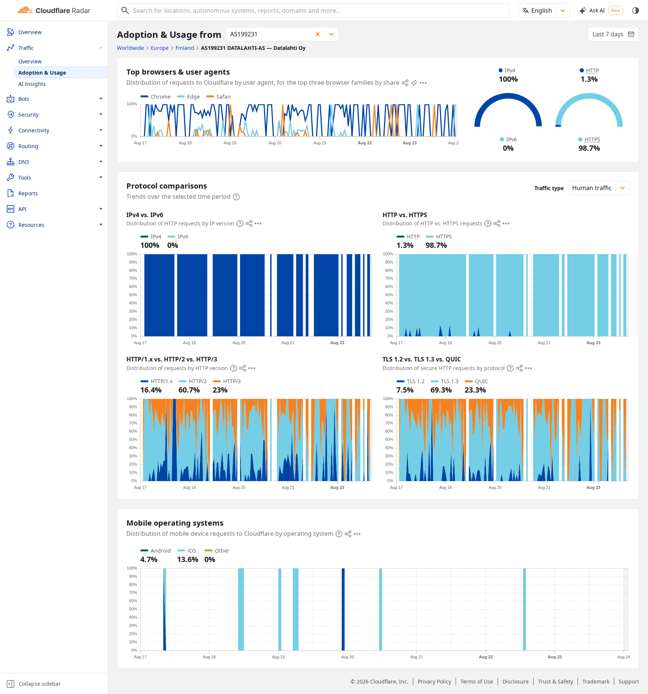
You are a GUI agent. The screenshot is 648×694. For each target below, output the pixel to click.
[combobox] (318, 10)
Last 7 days (615, 35)
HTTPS (592, 139)
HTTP (592, 70)
